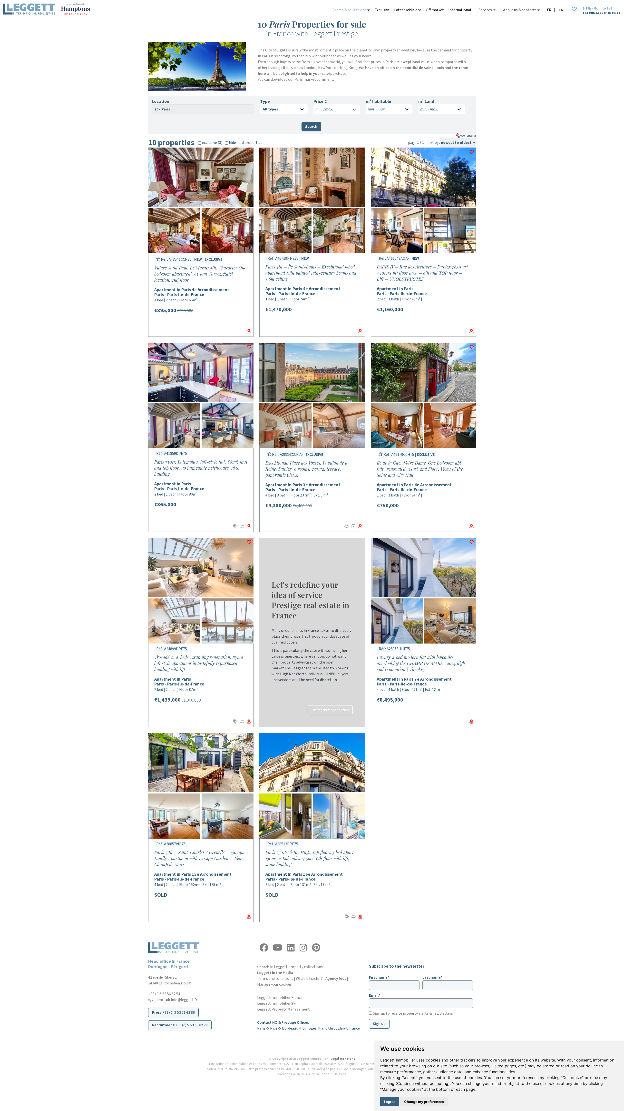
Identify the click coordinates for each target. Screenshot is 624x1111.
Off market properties (330, 710)
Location (160, 101)
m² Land (426, 101)
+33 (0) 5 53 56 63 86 (178, 1012)
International (459, 10)
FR (549, 10)
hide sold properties (245, 142)
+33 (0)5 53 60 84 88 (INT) (601, 13)
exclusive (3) (211, 142)
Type (265, 101)
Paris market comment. (314, 79)
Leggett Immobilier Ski (276, 1003)
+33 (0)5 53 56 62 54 (164, 994)
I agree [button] (389, 1102)
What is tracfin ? (309, 978)
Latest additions (407, 10)
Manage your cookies (274, 984)
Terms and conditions (275, 978)
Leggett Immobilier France (279, 997)
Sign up (379, 1023)
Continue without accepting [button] (422, 1083)
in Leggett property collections (290, 967)
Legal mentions (343, 1058)
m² (378, 101)
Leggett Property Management (283, 1009)
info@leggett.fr (184, 999)
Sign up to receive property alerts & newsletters (412, 1013)
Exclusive (382, 10)
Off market (435, 10)
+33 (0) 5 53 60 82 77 (191, 1025)
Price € (320, 101)
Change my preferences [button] (424, 1102)
